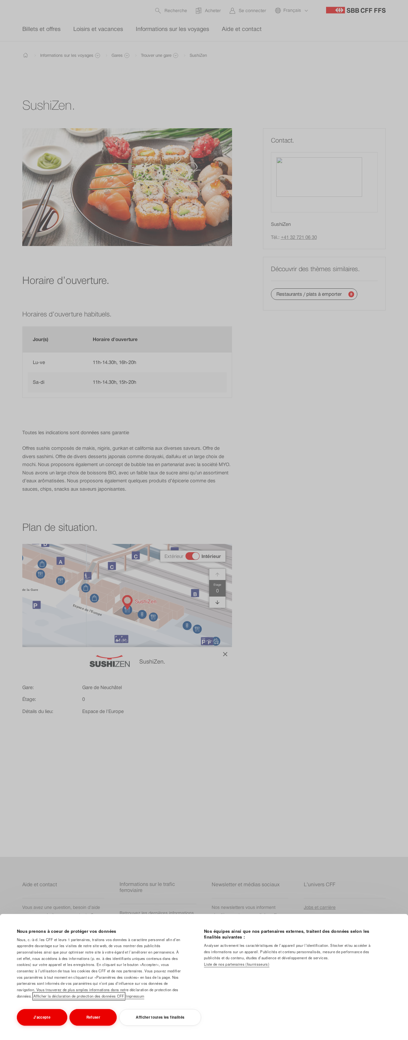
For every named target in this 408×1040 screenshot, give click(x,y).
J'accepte (41, 1017)
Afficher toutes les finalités (160, 1017)
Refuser (93, 1017)
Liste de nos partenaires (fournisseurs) (236, 964)
